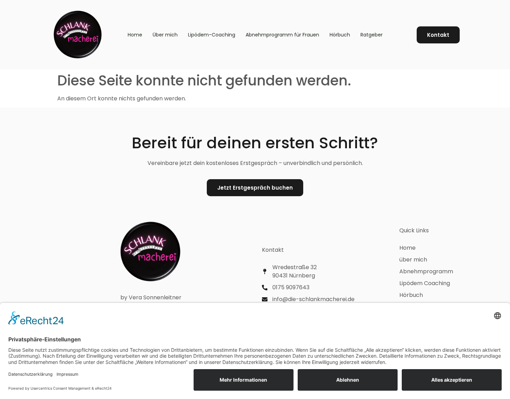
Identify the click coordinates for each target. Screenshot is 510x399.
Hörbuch (340, 34)
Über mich (165, 34)
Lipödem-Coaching (211, 34)
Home (135, 34)
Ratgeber (371, 34)
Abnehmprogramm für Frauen (282, 34)
